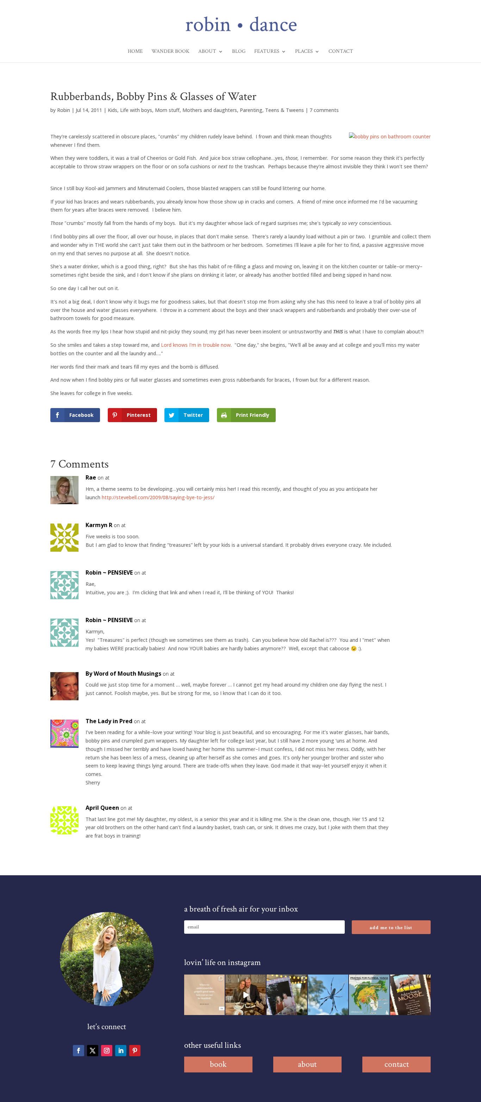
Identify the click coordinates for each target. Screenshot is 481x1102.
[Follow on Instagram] (106, 1050)
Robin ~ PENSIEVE (109, 572)
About (207, 52)
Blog (238, 52)
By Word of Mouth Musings (123, 673)
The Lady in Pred (109, 721)
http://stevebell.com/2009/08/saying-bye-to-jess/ (158, 497)
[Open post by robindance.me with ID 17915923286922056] (287, 995)
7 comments (324, 110)
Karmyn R (99, 525)
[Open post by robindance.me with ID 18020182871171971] (410, 995)
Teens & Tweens (284, 110)
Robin (63, 110)
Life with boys (136, 110)
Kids (112, 110)
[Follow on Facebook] (78, 1050)
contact (397, 1064)
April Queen (102, 808)
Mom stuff (167, 110)
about (307, 1064)
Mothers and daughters (209, 110)
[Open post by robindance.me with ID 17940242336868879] (369, 995)
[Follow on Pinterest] (134, 1050)
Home (135, 52)
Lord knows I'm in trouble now (196, 345)
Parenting (251, 110)
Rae (91, 477)
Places (304, 52)
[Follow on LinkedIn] (120, 1050)
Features (266, 52)
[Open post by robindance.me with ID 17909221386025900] (245, 995)
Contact (341, 52)
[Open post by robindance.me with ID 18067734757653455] (328, 995)
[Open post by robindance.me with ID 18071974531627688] (204, 995)
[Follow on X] (92, 1050)
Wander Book (170, 52)
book (218, 1064)
